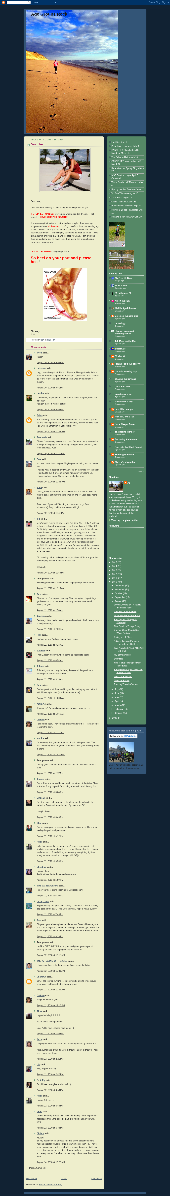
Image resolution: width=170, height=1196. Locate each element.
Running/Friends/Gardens (126, 684)
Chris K (40, 1133)
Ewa (39, 459)
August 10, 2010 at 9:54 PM (50, 410)
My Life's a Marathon (125, 462)
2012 (115, 574)
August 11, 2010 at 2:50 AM (50, 610)
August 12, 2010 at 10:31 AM (51, 971)
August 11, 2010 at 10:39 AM (51, 698)
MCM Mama (121, 285)
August (118, 601)
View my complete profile (124, 520)
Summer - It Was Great (125, 611)
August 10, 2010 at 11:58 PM (51, 573)
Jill (38, 519)
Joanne (40, 779)
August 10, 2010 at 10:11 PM (51, 453)
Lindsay (41, 798)
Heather (40, 393)
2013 (115, 570)
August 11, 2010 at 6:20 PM (50, 896)
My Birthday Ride (122, 655)
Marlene (41, 651)
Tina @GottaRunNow (47, 886)
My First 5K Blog (123, 278)
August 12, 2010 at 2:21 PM (50, 1059)
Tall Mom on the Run (125, 341)
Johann (40, 666)
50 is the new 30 (123, 293)
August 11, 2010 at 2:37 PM (50, 773)
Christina (41, 867)
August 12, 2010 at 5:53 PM (50, 1106)
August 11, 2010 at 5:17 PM (50, 836)
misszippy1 (121, 323)
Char (39, 823)
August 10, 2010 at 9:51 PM (50, 388)
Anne (39, 1111)
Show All (141, 471)
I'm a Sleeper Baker (125, 424)
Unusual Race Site (123, 676)
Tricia (39, 353)
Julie (39, 487)
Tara (39, 920)
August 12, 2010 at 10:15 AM (51, 955)
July (117, 689)
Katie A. (41, 704)
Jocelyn (41, 616)
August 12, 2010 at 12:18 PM (51, 1005)
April (117, 701)
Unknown (41, 368)
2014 (115, 566)
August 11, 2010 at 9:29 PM (50, 936)
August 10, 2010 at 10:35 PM (51, 482)
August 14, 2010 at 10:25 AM (51, 1162)
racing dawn (43, 901)
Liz (38, 1064)
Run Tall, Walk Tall (124, 417)
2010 (115, 582)
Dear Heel (119, 659)
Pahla (39, 415)
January (119, 713)
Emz (39, 685)
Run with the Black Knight (128, 447)
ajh (129, 482)
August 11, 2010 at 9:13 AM (50, 679)
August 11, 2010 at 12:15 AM (51, 588)
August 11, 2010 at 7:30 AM (50, 629)
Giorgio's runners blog (126, 316)
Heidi (39, 842)
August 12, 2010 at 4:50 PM (50, 1090)
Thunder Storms (121, 680)
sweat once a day (123, 394)
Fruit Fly (41, 1080)
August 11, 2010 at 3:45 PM (50, 817)
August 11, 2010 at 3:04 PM (50, 792)
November (120, 589)
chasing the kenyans (125, 379)
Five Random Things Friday (127, 626)
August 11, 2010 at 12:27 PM (51, 755)
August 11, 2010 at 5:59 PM (50, 880)
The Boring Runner (124, 432)
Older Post (96, 1178)
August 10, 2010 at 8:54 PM (50, 362)
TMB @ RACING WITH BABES (52, 961)
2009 (115, 718)
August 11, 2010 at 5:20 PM (50, 861)
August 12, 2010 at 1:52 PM (50, 1034)
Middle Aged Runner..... (127, 308)
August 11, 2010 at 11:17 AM (50, 732)
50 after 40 (120, 356)
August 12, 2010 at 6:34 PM (50, 1128)
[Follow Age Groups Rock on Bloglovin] (123, 738)
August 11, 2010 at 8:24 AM (50, 645)
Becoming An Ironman (126, 439)
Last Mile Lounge (124, 409)
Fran (39, 635)
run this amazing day (126, 371)
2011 (115, 578)
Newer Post (31, 1178)
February (119, 709)
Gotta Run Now (122, 386)
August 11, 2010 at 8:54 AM (50, 660)
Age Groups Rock (49, 14)
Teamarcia (42, 437)
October (119, 593)
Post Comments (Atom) (50, 1185)
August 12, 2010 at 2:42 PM (50, 1074)
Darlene (40, 720)
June (117, 693)
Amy (39, 594)
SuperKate (120, 349)
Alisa (39, 1011)
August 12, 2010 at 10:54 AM (51, 990)
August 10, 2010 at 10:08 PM (51, 432)
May (117, 697)
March (118, 705)
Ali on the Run (122, 301)
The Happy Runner (124, 454)
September (120, 597)
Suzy (39, 1039)
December (120, 585)
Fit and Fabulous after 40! (128, 364)
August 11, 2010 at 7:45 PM (50, 914)
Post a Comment (37, 1168)
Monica (40, 738)
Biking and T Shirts (123, 637)
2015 (115, 562)
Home (64, 1178)
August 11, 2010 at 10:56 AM (51, 714)
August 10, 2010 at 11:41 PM (51, 513)
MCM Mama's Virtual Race (127, 615)
